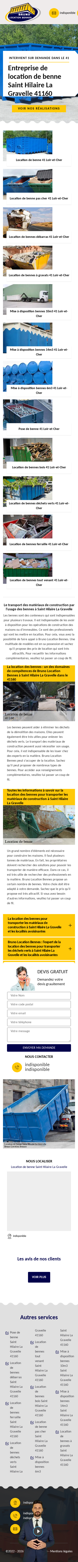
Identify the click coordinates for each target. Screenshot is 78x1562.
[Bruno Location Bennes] (21, 13)
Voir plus (39, 1277)
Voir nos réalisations (39, 108)
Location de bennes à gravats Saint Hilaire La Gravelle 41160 (66, 1448)
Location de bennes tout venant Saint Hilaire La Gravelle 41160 (41, 1361)
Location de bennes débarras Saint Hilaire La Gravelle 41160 (16, 1380)
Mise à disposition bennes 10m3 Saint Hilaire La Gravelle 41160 (66, 1368)
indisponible (67, 13)
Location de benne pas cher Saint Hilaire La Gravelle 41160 (41, 1436)
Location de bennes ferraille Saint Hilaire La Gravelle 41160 (16, 1420)
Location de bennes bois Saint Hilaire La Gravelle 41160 (41, 1401)
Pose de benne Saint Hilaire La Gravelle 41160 (16, 1344)
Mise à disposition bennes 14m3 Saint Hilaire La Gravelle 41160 (66, 1408)
